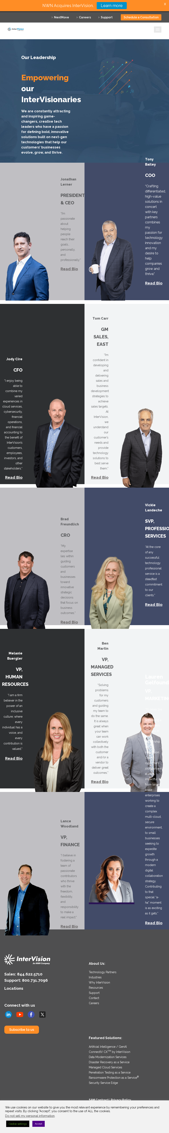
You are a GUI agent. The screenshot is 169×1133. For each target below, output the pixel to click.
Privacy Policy (121, 1100)
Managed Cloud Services (105, 1067)
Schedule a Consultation (141, 17)
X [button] (165, 4)
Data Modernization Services (108, 1057)
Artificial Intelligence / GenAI (108, 1046)
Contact (94, 998)
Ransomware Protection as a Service (114, 1077)
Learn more (112, 5)
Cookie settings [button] (18, 1123)
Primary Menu (157, 29)
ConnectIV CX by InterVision (109, 1052)
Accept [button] (38, 1123)
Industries (95, 977)
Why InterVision (99, 982)
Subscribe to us (21, 1030)
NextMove (61, 17)
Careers (85, 17)
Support (107, 17)
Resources (96, 987)
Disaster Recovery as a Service (109, 1062)
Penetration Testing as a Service (109, 1072)
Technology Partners (102, 972)
